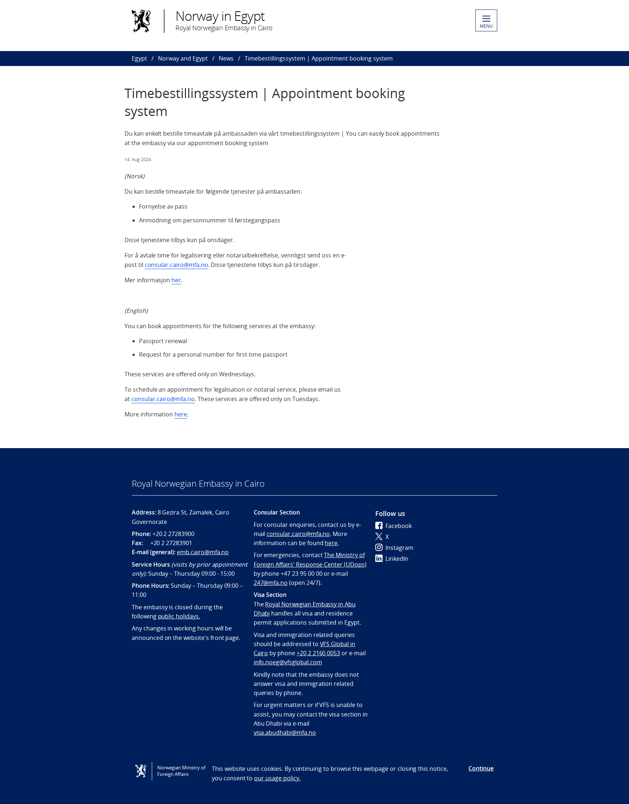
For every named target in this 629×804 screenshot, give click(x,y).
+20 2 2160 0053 (318, 653)
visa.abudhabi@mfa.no (285, 733)
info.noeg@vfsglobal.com (288, 662)
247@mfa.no (271, 583)
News (226, 58)
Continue (481, 768)
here (180, 414)
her (176, 280)
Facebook (398, 526)
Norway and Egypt (183, 58)
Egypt (139, 58)
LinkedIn (396, 559)
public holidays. (179, 616)
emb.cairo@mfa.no (203, 552)
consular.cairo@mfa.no (176, 265)
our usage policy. (277, 778)
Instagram (399, 548)
